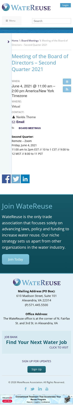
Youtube (46, 388)
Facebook (25, 388)
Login (65, 5)
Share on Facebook (6, 179)
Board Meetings (30, 40)
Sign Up (37, 369)
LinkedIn (40, 388)
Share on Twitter (15, 179)
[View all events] (67, 81)
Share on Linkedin (25, 179)
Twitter (32, 389)
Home (15, 40)
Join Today (15, 259)
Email (20, 122)
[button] (67, 89)
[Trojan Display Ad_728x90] (36, 403)
